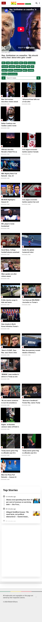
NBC (21, 63)
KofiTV (11, 70)
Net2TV (23, 67)
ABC (25, 63)
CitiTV (18, 67)
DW (12, 63)
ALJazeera (31, 63)
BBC (3, 63)
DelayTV (4, 70)
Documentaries (12, 74)
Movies (4, 74)
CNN (8, 63)
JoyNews (12, 67)
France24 (5, 67)
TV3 (28, 67)
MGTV (25, 70)
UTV (32, 67)
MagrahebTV (18, 70)
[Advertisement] (20, 609)
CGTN (16, 63)
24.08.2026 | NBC (5, 104)
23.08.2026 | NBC (5, 328)
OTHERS (30, 70)
